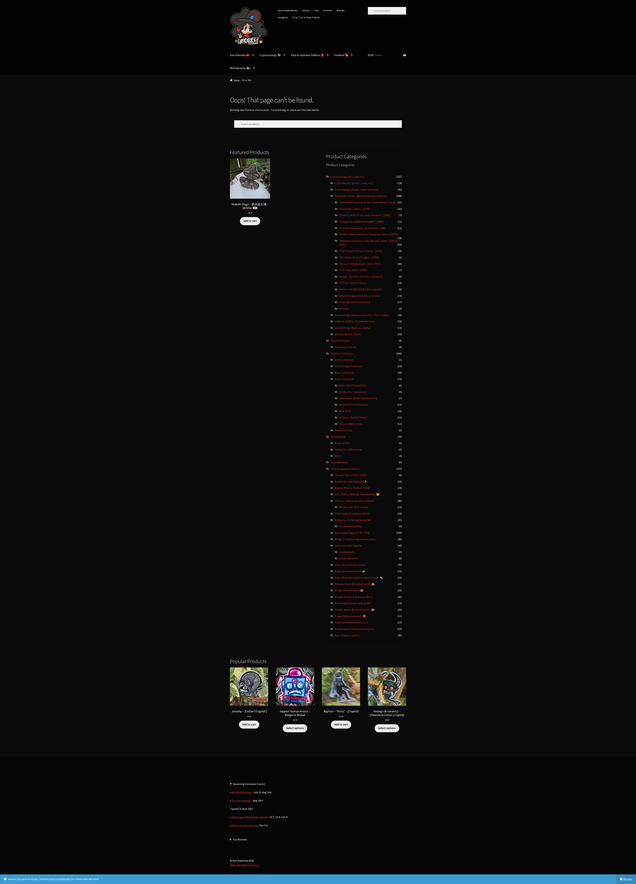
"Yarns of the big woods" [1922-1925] (360, 263)
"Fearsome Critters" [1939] (354, 208)
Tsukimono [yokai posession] (351, 622)
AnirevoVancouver (241, 792)
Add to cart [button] (250, 221)
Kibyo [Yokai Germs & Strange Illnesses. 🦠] (359, 577)
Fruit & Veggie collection (349, 366)
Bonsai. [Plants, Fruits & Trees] (352, 487)
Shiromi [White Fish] (350, 424)
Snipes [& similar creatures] (354, 302)
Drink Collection (344, 359)
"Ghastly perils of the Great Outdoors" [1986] (364, 215)
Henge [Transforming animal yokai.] (355, 539)
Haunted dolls (347, 552)
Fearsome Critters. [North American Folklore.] (361, 196)
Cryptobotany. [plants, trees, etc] (354, 183)
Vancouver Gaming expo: (245, 825)
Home (237, 80)
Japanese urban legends (348, 545)
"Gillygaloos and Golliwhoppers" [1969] (361, 221)
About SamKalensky (288, 10)
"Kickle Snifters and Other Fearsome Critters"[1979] (368, 234)
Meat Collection (344, 372)
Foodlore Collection (341, 353)
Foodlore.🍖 (341, 55)
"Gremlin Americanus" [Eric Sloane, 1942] (362, 228)
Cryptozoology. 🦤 (270, 55)
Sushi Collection (344, 379)
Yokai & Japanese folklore (344, 468)
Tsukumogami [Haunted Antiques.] (354, 628)
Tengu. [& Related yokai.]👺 (350, 616)
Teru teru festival (241, 800)
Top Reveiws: (240, 839)
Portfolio (327, 10)
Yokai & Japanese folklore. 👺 (307, 55)
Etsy (317, 10)
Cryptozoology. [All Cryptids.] (347, 176)
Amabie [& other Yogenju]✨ (351, 481)
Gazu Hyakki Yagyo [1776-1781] (352, 532)
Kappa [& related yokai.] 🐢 (350, 571)
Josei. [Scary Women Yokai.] (350, 564)
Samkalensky (337, 436)
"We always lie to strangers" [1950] (359, 257)
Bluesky (340, 10)
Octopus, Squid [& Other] (353, 417)
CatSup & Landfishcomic (348, 449)
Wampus (344, 308)
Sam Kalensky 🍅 (239, 55)
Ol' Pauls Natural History (353, 283)
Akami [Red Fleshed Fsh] (353, 385)
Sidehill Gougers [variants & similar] (359, 295)
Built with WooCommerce (244, 865)
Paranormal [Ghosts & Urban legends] (360, 289)
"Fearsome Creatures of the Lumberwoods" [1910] (367, 202)
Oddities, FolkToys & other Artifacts (355, 321)
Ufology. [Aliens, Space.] (348, 334)
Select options (295, 728)
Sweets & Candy (343, 430)
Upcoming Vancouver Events (249, 784)
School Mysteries (348, 558)
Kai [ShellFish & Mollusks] (353, 404)
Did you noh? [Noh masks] (353, 507)
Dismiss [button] (627, 879)
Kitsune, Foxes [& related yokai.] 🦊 (355, 584)
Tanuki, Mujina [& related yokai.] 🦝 (354, 609)
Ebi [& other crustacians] (353, 392)
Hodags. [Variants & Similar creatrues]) (361, 276)
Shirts (338, 455)
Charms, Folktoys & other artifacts (354, 500)
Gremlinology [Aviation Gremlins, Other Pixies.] (362, 315)
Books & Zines (343, 443)
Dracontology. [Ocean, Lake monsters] (356, 189)
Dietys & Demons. (340, 340)
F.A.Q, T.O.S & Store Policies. (306, 17)
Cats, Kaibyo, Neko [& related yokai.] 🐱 (357, 494)
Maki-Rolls (345, 411)
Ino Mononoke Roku (350, 526)
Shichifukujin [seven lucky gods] (352, 603)
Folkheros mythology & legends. (353, 520)
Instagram (283, 17)
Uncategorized (338, 462)
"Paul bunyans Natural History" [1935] (360, 251)
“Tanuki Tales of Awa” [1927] (351, 475)
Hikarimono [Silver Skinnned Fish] (358, 398)
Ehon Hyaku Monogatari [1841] (352, 513)
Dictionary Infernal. (346, 347)
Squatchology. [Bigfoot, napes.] (352, 327)
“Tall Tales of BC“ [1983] (353, 270)
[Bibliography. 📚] (240, 68)
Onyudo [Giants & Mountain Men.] (353, 597)
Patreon (306, 10)
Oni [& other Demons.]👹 (349, 590)
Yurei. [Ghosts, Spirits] (347, 635)
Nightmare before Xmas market (249, 817)
